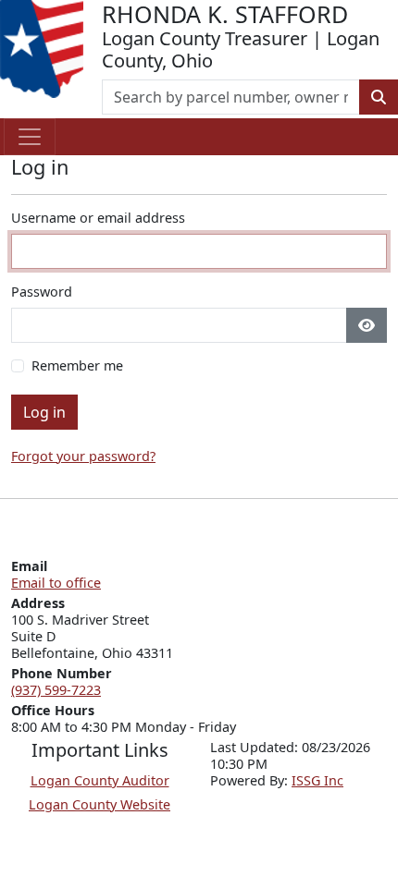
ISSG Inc (317, 780)
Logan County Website (99, 804)
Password (41, 292)
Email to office (56, 582)
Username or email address (98, 218)
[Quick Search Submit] (378, 97)
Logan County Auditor (100, 780)
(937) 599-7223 (56, 690)
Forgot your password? (83, 456)
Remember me (77, 366)
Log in (44, 412)
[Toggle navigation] (30, 136)
